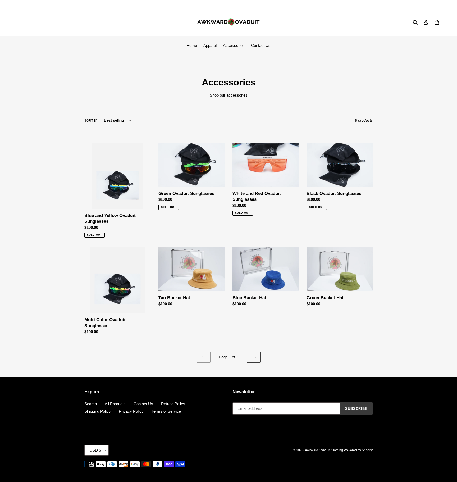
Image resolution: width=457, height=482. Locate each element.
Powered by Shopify (358, 450)
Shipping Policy (97, 411)
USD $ (95, 450)
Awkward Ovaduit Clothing (324, 450)
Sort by (91, 120)
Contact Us (143, 404)
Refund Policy (173, 404)
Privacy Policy (131, 411)
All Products (115, 404)
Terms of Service (166, 411)
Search (90, 404)
